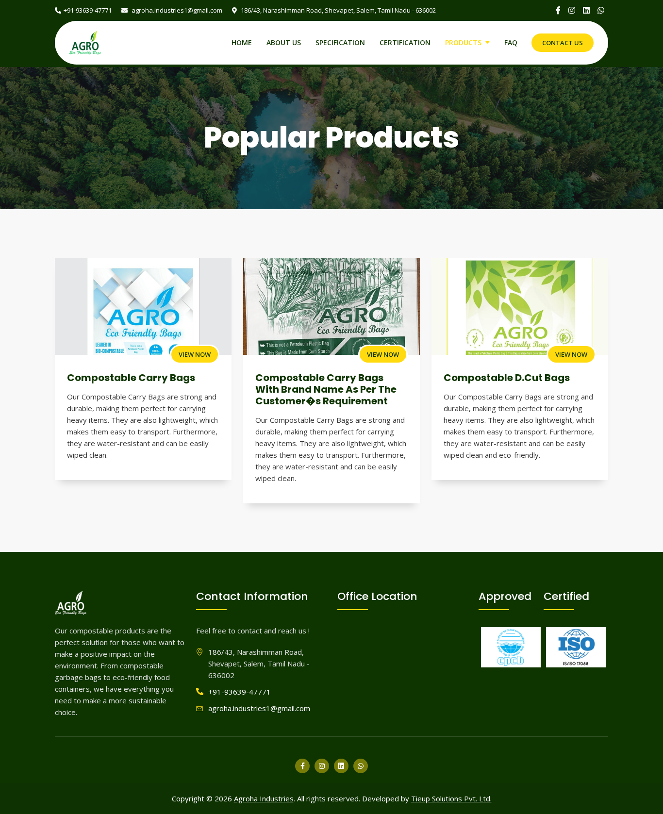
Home (242, 42)
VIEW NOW (195, 354)
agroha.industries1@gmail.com (176, 10)
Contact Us (562, 42)
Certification (405, 42)
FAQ (510, 42)
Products (463, 42)
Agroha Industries (264, 798)
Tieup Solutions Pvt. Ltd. (451, 798)
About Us (283, 42)
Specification (340, 42)
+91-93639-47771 (88, 10)
